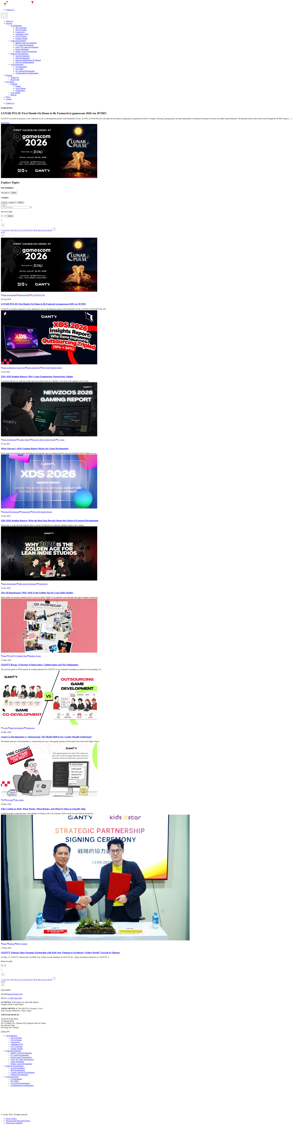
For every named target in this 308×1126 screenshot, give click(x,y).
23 (46, 230)
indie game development (27, 584)
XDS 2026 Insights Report (52, 368)
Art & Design (20, 88)
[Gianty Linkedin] (3, 1099)
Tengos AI (15, 77)
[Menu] (4, 15)
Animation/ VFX (21, 34)
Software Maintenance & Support (28, 60)
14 (24, 230)
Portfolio (14, 84)
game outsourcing (33, 368)
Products (9, 75)
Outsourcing (25, 512)
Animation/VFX (17, 1044)
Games (18, 86)
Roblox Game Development (26, 51)
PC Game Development (24, 45)
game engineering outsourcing (13, 368)
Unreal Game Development (21, 1057)
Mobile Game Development (26, 43)
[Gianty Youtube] (3, 1110)
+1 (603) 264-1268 (14, 998)
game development (9, 295)
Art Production (16, 26)
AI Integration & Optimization (26, 73)
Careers (9, 99)
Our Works (10, 82)
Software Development (19, 54)
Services (9, 23)
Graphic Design (21, 39)
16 (29, 230)
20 (39, 230)
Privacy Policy (11, 1119)
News (8, 97)
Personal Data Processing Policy (18, 1121)
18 (34, 230)
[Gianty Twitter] (3, 1105)
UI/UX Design (21, 36)
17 (32, 230)
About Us (9, 21)
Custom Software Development (23, 1072)
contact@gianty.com (14, 994)
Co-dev (5, 728)
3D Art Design (21, 30)
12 (20, 230)
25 (51, 230)
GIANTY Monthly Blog (18, 656)
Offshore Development (19, 1075)
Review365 (15, 80)
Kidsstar (12, 944)
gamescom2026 (24, 295)
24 (48, 230)
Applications (20, 90)
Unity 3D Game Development (26, 47)
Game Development (18, 41)
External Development (10, 512)
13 (22, 230)
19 (36, 230)
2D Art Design (21, 28)
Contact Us (10, 10)
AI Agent (9, 800)
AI (3, 800)
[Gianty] (17, 6)
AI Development (17, 64)
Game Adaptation (22, 49)
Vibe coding (19, 800)
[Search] (4, 206)
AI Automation (21, 67)
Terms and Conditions (14, 1123)
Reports (13, 95)
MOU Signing (21, 944)
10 (15, 230)
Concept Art (20, 32)
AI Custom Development (25, 71)
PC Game (60, 440)
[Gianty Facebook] (3, 1093)
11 (17, 230)
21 (41, 230)
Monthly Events (35, 656)
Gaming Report (24, 440)
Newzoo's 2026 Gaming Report (43, 440)
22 (44, 230)
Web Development (22, 58)
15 (27, 230)
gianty (4, 656)
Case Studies (15, 93)
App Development (22, 56)
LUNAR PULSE (38, 295)
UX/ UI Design (16, 1046)
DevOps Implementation (24, 62)
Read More (5, 123)
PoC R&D (19, 69)
